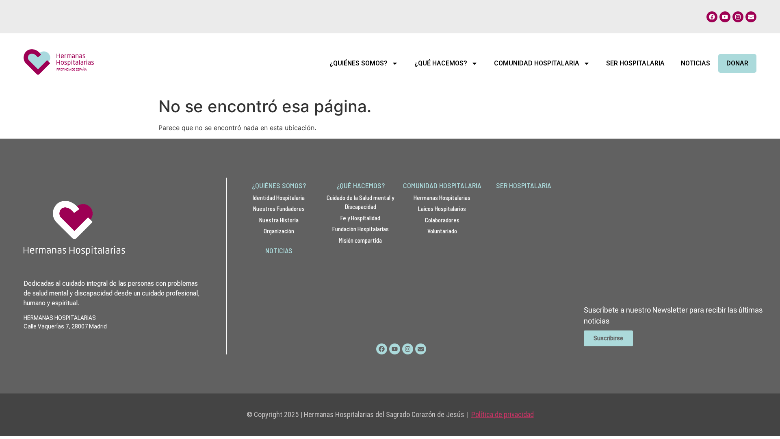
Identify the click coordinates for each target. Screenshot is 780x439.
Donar (737, 63)
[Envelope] (750, 16)
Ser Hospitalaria (635, 63)
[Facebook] (711, 16)
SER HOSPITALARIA (523, 185)
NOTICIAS (278, 250)
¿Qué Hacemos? (440, 63)
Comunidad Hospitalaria (536, 63)
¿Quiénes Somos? (358, 63)
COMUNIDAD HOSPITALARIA (442, 185)
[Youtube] (724, 16)
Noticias (695, 63)
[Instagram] (737, 16)
